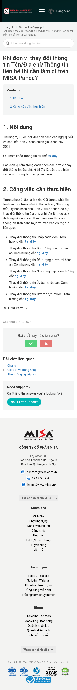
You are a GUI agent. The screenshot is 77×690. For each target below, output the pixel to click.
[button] (31, 343)
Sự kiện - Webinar (38, 580)
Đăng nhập (38, 530)
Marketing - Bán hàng (39, 621)
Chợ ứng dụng (38, 521)
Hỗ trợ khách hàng (38, 540)
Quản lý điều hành (38, 630)
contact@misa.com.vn (42, 472)
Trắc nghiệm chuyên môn (38, 595)
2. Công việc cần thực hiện (27, 106)
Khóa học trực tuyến (38, 585)
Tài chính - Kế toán (38, 616)
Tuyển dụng (38, 545)
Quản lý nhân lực (38, 625)
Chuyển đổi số (38, 635)
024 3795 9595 (41, 478)
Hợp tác (38, 535)
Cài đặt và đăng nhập (22, 370)
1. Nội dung (17, 98)
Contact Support (24, 402)
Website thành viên (36, 649)
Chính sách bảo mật (58, 662)
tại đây (52, 156)
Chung (11, 365)
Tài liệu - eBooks (38, 575)
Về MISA (38, 516)
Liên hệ (38, 549)
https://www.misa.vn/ (41, 484)
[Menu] (42, 11)
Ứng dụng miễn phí (38, 590)
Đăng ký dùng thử (38, 525)
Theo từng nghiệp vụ (21, 374)
